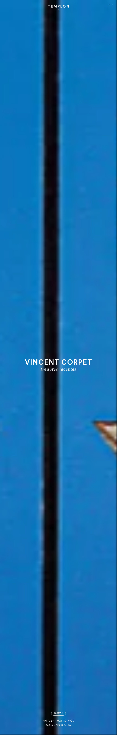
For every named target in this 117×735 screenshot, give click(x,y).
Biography (58, 713)
